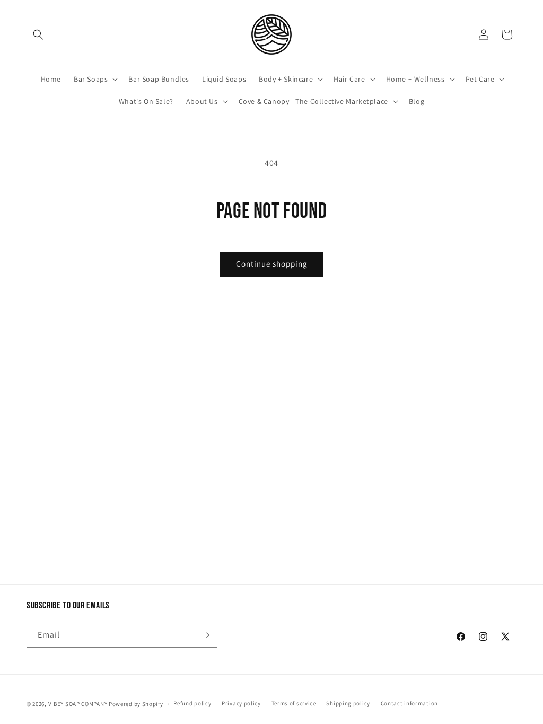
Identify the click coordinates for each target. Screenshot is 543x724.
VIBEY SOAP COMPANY (78, 704)
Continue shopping (272, 264)
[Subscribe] (205, 635)
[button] (38, 34)
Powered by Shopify (136, 704)
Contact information (409, 703)
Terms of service (294, 703)
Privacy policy (241, 703)
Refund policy (192, 703)
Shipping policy (348, 703)
